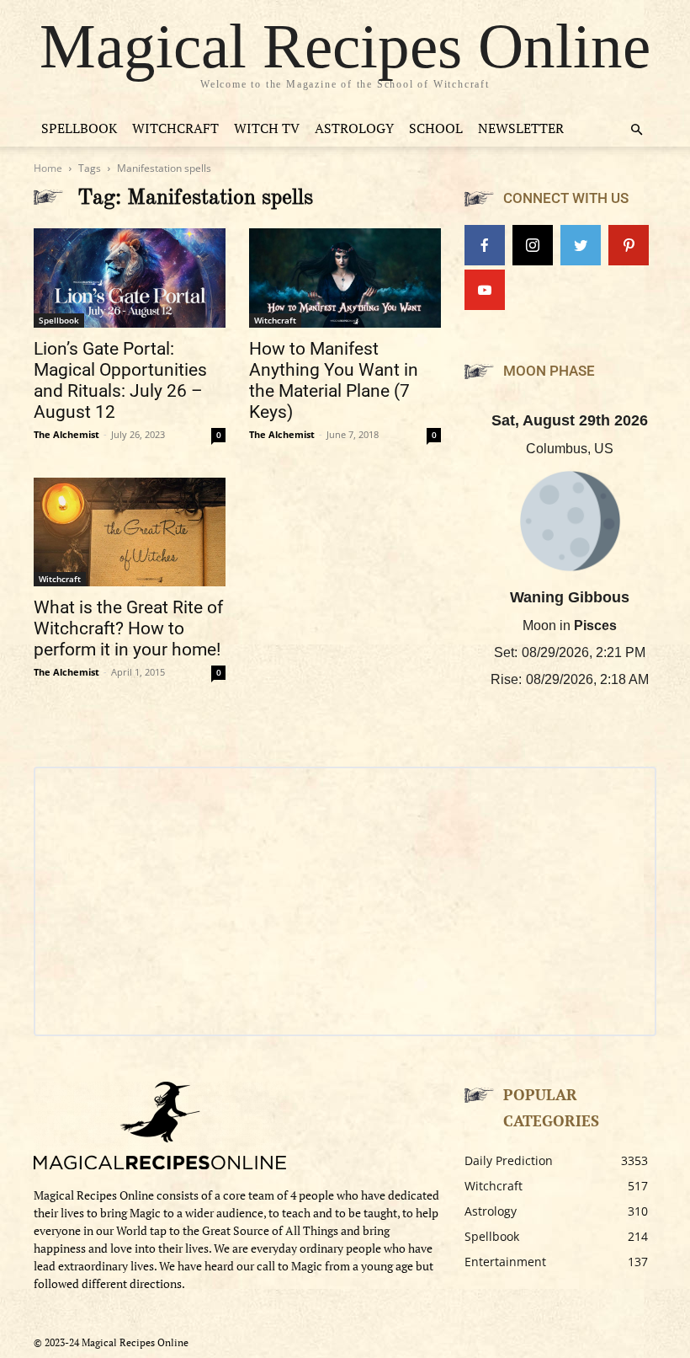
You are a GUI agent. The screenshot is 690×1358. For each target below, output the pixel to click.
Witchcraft (175, 128)
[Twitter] (580, 245)
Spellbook (79, 128)
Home (48, 168)
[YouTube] (484, 290)
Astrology (354, 128)
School (436, 128)
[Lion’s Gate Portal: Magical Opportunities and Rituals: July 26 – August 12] (130, 278)
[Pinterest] (628, 245)
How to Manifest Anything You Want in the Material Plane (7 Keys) (333, 380)
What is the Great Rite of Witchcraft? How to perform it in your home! (128, 628)
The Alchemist (66, 434)
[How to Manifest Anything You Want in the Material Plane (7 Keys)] (345, 278)
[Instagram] (532, 245)
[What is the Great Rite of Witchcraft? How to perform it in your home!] (130, 531)
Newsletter (521, 128)
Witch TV (267, 128)
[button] (636, 130)
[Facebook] (484, 245)
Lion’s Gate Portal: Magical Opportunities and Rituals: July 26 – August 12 (120, 380)
